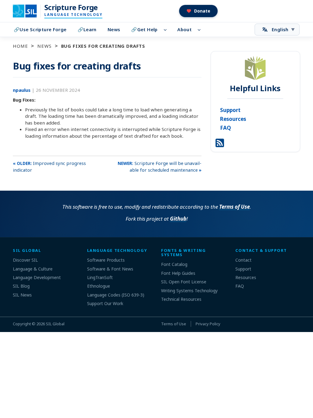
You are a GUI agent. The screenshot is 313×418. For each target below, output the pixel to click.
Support (230, 110)
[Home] (28, 11)
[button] (198, 11)
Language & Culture (33, 269)
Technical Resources (181, 299)
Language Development (37, 277)
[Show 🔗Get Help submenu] (167, 29)
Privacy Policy (208, 324)
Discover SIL (25, 260)
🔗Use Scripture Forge (40, 29)
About (184, 29)
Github (178, 218)
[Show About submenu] (201, 29)
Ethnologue (98, 286)
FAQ (225, 127)
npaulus (22, 90)
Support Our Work (105, 303)
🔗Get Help (144, 29)
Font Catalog (174, 264)
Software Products (106, 260)
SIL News (22, 295)
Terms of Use (234, 206)
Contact (243, 260)
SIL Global (55, 324)
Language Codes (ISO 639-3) (115, 295)
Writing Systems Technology (189, 290)
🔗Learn (87, 29)
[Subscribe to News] (219, 142)
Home (20, 46)
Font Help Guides (178, 273)
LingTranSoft (100, 277)
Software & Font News (110, 269)
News (114, 29)
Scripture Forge (71, 7)
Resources (233, 118)
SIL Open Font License (183, 282)
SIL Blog (21, 286)
